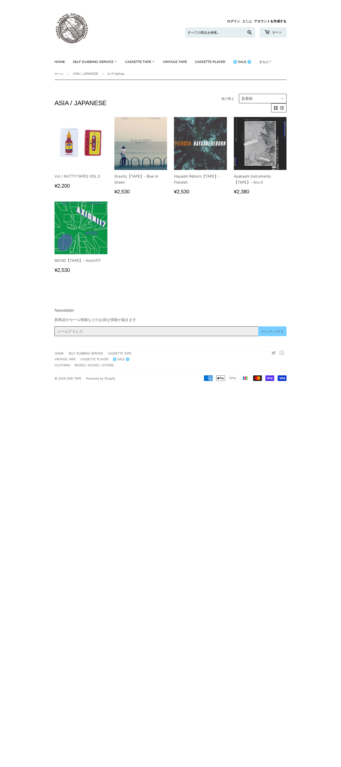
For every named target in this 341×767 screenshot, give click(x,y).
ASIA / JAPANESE (85, 73)
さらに (264, 62)
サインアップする (272, 331)
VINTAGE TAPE (175, 62)
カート (276, 32)
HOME (60, 62)
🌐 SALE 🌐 (242, 62)
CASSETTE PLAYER (210, 62)
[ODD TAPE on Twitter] (273, 353)
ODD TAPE (74, 378)
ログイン (233, 21)
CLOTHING (62, 365)
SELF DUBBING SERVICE (93, 62)
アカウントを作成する (270, 21)
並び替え (227, 99)
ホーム (59, 73)
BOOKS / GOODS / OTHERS (94, 365)
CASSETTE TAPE (138, 62)
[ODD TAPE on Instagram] (282, 353)
